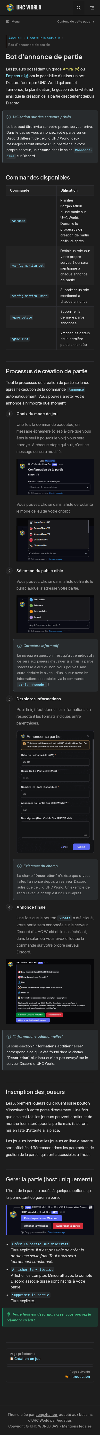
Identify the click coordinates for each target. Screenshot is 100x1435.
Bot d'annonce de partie (29, 45)
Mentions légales (77, 1426)
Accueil (15, 38)
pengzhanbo (46, 1414)
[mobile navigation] (92, 8)
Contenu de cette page (74, 21)
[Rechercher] (78, 8)
